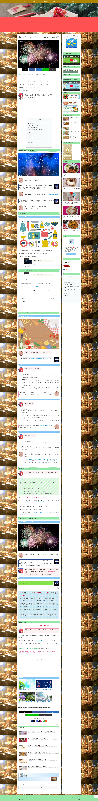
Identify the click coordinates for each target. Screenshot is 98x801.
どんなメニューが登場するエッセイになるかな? (36, 129)
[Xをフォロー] (34, 721)
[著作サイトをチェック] (32, 721)
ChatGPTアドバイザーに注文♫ (34, 140)
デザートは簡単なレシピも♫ (33, 137)
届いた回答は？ (31, 142)
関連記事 (30, 145)
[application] (71, 60)
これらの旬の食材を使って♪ (32, 127)
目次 (37, 119)
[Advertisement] (49, 25)
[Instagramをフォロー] (37, 721)
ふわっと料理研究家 (33, 707)
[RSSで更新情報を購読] (46, 721)
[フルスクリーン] (78, 63)
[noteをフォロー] (39, 721)
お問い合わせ (73, 797)
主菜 (30, 132)
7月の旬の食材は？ (31, 123)
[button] (52, 69)
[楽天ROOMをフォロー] (41, 721)
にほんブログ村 (66, 271)
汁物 (30, 135)
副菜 (30, 133)
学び (38, 707)
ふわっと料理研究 (26, 707)
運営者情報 (78, 797)
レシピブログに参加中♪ (39, 659)
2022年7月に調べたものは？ (33, 125)
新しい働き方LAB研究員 (43, 707)
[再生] (64, 63)
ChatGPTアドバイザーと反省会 (33, 121)
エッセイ (21, 707)
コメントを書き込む (38, 787)
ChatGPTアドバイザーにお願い (70, 289)
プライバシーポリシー (66, 797)
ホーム (61, 797)
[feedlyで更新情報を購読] (44, 721)
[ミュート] (77, 63)
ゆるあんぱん (71, 245)
